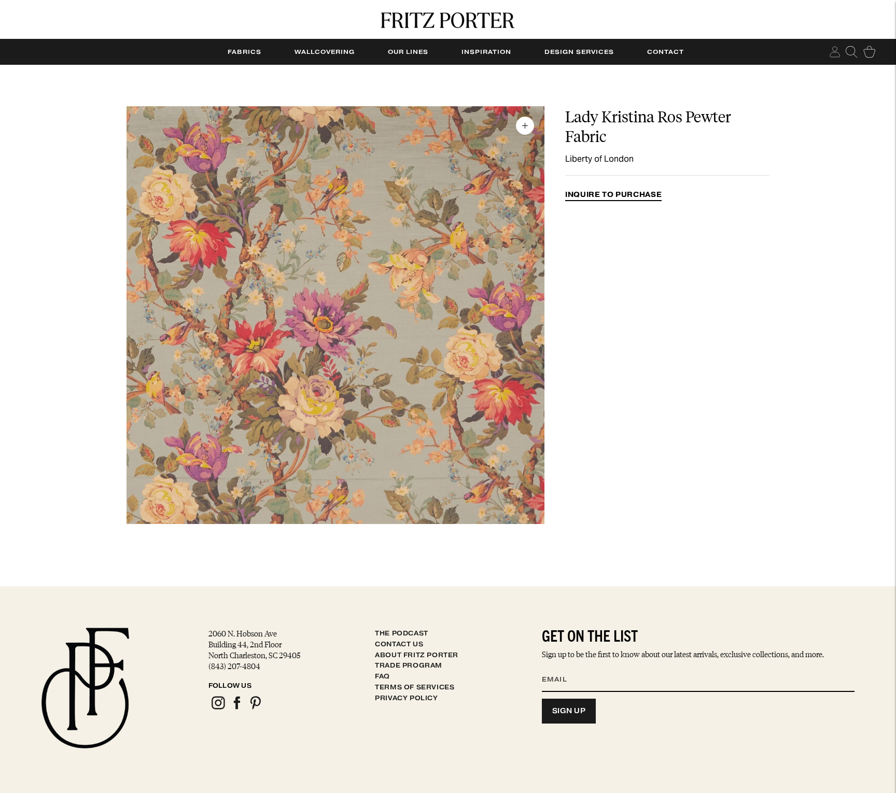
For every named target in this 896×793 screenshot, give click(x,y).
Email (561, 666)
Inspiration (486, 51)
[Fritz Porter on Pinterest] (255, 708)
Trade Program (408, 665)
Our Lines (408, 51)
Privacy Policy (406, 698)
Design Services (579, 51)
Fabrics (244, 51)
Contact (665, 51)
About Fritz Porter (416, 655)
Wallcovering (325, 51)
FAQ (382, 676)
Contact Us (399, 644)
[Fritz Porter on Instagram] (218, 708)
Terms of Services (414, 687)
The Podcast (401, 633)
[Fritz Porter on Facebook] (236, 708)
